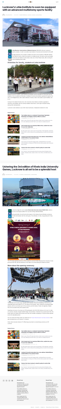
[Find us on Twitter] (6, 381)
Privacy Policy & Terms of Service (52, 407)
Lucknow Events (27, 174)
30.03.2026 (16, 14)
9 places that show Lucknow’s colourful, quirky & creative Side (35, 147)
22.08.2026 (31, 118)
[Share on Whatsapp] (10, 51)
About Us (32, 407)
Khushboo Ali (25, 118)
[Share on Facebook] (10, 53)
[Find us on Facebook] (4, 381)
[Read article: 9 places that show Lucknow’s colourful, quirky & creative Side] (14, 151)
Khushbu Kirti (9, 14)
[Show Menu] (3, 2)
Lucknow (33, 14)
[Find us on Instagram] (9, 381)
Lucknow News (39, 14)
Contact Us (43, 407)
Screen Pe (37, 407)
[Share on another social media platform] (10, 59)
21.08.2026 (33, 128)
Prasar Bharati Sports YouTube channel (40, 317)
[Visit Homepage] (30, 2)
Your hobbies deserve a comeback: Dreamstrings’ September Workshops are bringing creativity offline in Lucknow (23, 391)
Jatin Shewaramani (26, 128)
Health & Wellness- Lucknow (25, 14)
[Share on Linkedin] (10, 56)
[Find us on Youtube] (12, 381)
